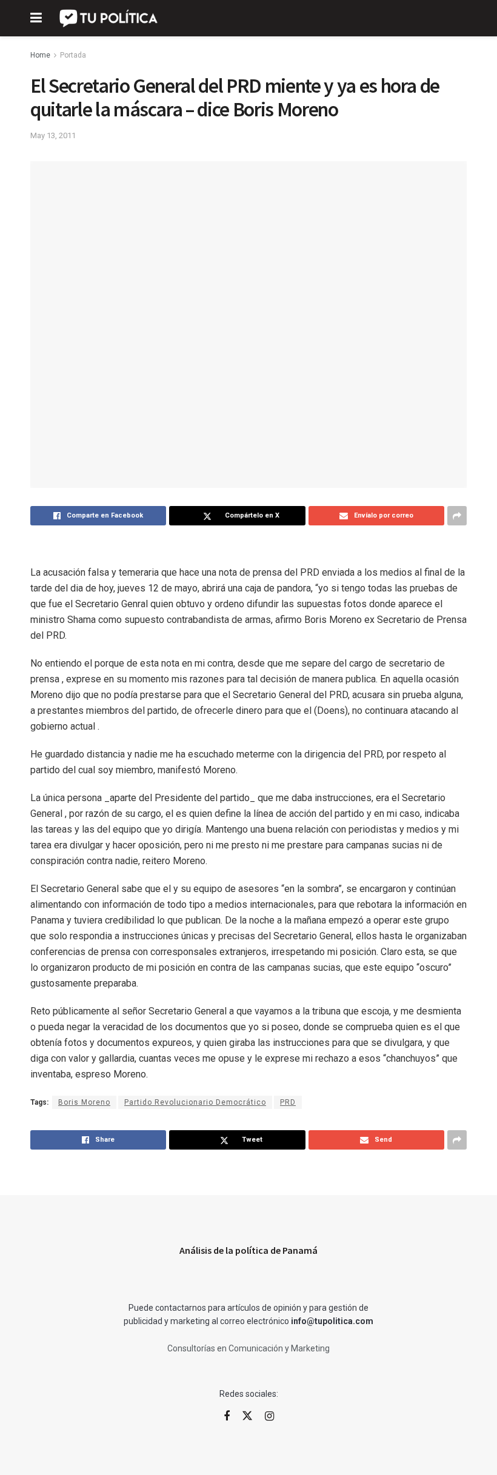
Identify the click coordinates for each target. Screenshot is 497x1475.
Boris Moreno (84, 1102)
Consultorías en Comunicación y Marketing (248, 1348)
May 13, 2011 (53, 135)
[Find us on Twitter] (247, 1416)
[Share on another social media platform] (457, 515)
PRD (288, 1102)
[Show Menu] (36, 18)
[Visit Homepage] (109, 18)
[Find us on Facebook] (227, 1416)
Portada (73, 55)
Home (40, 55)
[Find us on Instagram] (269, 1416)
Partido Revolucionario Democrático (195, 1102)
